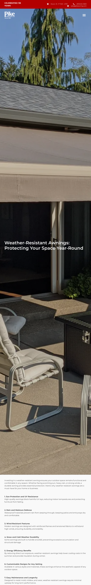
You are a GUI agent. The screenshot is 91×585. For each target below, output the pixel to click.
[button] (84, 15)
